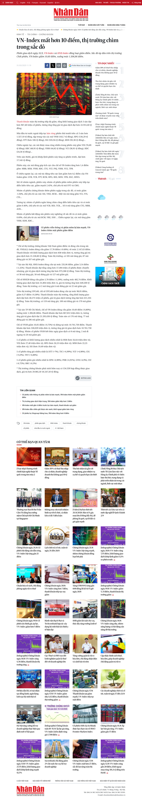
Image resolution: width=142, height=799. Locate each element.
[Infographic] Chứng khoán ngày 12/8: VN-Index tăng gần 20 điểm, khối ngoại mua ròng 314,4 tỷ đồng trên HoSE (113, 766)
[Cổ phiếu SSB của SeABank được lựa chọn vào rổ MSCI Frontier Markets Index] (85, 713)
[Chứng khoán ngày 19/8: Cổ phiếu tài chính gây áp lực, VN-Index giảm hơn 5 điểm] (29, 608)
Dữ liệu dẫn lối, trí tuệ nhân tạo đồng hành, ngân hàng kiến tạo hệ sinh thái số (28, 693)
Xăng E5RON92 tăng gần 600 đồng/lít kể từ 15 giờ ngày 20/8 (83, 588)
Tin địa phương (115, 2)
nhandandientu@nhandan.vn (114, 795)
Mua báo (98, 2)
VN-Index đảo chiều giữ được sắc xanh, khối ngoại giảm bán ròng (48, 409)
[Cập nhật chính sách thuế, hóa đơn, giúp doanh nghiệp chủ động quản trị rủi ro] (113, 643)
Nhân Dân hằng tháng (116, 25)
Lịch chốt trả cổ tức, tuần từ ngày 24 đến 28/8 (56, 549)
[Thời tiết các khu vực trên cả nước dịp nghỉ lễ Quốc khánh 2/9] (113, 497)
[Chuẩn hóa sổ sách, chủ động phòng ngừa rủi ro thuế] (29, 573)
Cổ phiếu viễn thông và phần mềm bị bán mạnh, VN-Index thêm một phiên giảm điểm (66, 229)
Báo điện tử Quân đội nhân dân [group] (96, 781)
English (22, 3)
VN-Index (49, 53)
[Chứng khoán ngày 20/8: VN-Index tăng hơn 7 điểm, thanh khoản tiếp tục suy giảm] (57, 573)
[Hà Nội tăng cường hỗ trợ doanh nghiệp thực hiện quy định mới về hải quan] (29, 713)
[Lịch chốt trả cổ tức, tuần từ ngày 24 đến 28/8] (57, 535)
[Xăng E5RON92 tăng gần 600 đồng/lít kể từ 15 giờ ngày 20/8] (85, 573)
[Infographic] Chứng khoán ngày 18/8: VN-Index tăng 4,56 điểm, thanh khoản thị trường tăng (28, 660)
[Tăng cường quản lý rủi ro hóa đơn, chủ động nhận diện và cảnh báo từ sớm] (85, 643)
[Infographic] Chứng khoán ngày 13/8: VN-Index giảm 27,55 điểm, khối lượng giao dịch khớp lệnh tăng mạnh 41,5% (28, 766)
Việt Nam (60, 428)
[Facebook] (47, 65)
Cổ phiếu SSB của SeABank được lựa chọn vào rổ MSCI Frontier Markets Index (84, 728)
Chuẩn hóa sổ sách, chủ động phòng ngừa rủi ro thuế (29, 587)
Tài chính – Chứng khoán (40, 34)
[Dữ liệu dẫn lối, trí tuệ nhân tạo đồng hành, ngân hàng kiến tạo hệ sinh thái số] (29, 678)
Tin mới (105, 2)
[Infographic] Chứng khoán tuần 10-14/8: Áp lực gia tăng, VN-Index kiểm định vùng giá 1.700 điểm (57, 730)
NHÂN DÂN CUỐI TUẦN (96, 25)
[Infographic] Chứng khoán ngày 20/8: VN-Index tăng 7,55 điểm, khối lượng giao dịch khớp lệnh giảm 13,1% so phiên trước (112, 553)
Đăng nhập (137, 2)
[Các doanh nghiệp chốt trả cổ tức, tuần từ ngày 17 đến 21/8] (113, 678)
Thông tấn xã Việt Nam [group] (48, 781)
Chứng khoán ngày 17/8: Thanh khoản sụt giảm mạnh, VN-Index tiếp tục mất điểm (83, 695)
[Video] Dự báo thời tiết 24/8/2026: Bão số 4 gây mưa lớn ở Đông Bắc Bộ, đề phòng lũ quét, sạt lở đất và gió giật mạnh (106, 140)
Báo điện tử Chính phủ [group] (26, 781)
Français (35, 3)
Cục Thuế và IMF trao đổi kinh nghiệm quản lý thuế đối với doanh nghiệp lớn (55, 658)
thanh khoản (67, 423)
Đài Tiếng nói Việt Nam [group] (71, 781)
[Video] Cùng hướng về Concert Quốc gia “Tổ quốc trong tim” (106, 169)
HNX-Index (63, 53)
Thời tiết (102, 178)
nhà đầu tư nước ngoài (42, 428)
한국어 (57, 3)
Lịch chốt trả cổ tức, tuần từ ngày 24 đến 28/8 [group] (108, 30)
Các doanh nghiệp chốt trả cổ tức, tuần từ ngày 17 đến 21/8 (113, 692)
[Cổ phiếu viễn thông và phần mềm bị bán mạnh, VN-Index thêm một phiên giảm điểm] (28, 233)
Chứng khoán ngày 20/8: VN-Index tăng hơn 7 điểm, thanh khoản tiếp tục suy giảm (56, 590)
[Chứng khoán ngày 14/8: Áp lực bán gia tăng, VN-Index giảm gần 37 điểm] (113, 713)
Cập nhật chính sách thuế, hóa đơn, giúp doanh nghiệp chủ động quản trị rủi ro (112, 658)
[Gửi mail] (58, 65)
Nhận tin (125, 2)
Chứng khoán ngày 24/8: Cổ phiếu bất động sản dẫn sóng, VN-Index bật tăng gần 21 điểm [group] (54, 30)
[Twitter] (52, 65)
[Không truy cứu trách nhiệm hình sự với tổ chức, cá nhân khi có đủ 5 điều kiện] (57, 497)
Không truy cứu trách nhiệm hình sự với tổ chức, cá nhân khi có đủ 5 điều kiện (56, 512)
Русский (43, 3)
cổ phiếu (26, 428)
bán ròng (51, 133)
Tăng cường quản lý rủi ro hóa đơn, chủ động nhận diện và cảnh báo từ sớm (85, 658)
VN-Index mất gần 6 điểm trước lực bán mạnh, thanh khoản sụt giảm (49, 405)
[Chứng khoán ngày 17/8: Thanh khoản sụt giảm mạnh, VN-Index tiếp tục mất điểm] (85, 678)
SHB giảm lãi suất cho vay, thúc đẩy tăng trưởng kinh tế (85, 622)
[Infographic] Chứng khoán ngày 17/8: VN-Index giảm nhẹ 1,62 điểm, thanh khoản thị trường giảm (56, 695)
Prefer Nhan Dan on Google (81, 65)
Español (50, 3)
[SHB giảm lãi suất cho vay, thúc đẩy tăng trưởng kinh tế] (85, 608)
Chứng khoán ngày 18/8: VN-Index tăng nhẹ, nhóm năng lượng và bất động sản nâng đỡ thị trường (112, 625)
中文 (28, 3)
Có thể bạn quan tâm (33, 442)
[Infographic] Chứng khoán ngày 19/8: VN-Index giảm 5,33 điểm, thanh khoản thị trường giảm (112, 590)
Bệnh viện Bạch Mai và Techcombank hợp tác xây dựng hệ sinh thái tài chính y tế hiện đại (56, 625)
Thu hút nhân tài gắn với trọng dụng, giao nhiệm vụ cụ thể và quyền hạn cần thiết (106, 85)
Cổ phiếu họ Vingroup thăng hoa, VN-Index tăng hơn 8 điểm (45, 413)
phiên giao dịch (40, 423)
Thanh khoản (23, 121)
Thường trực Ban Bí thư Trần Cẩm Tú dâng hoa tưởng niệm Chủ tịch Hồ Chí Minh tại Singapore (29, 514)
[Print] (64, 65)
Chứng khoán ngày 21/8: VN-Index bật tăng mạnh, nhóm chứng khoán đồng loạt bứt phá (84, 552)
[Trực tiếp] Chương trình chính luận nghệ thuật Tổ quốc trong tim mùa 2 (105, 126)
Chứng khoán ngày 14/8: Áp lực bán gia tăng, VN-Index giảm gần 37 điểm (112, 728)
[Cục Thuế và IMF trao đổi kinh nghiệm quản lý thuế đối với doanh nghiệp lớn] (57, 643)
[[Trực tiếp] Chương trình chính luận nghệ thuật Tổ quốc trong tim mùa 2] (29, 456)
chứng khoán (81, 423)
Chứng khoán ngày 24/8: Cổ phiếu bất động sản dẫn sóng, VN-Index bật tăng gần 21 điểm (29, 552)
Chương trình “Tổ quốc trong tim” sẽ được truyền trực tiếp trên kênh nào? (107, 115)
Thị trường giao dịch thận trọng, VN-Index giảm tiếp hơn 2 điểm (47, 401)
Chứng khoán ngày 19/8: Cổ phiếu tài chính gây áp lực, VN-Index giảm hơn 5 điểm (28, 623)
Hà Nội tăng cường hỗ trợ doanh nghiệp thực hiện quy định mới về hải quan (28, 728)
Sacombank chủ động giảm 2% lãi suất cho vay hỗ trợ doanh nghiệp (56, 763)
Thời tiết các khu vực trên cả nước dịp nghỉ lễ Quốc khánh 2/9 (113, 512)
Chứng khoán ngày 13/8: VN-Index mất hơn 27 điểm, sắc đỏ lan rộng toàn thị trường (85, 765)
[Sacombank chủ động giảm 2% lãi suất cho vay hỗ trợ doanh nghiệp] (57, 748)
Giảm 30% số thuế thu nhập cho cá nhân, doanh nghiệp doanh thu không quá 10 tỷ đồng (106, 71)
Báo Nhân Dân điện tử (71, 14)
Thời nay (81, 25)
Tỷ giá (111, 178)
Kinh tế (20, 34)
